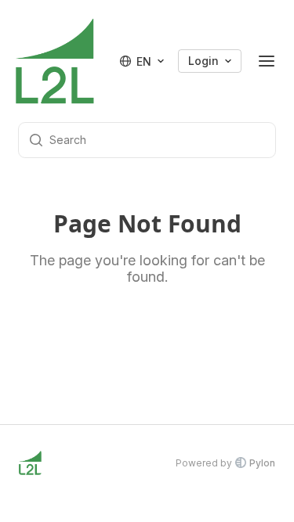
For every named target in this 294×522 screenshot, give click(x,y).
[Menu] (266, 61)
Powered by (225, 463)
